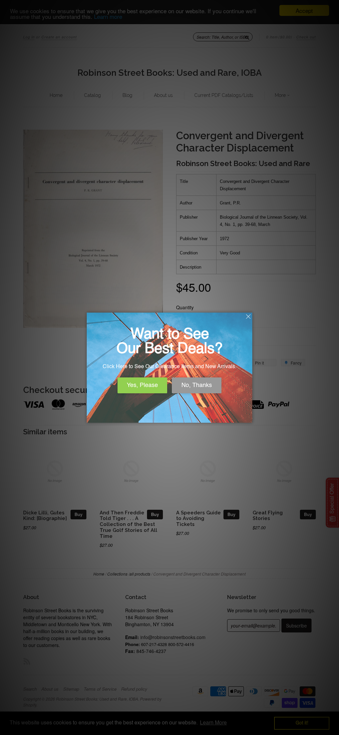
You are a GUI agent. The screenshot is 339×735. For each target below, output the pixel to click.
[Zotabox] (248, 416)
